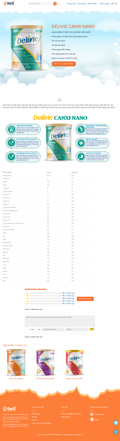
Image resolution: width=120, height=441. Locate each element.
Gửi (92, 329)
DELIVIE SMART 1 (16, 379)
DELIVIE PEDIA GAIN (45, 379)
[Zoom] (5, 70)
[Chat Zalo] (116, 427)
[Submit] (55, 3)
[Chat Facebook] (116, 422)
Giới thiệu (81, 4)
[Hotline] (116, 432)
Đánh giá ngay (85, 299)
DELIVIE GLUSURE (74, 379)
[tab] (60, 100)
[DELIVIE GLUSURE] (74, 362)
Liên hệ (114, 4)
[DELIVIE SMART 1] (16, 362)
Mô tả (60, 100)
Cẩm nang (104, 4)
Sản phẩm (92, 4)
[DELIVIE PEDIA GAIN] (45, 362)
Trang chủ (71, 4)
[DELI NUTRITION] (11, 3)
